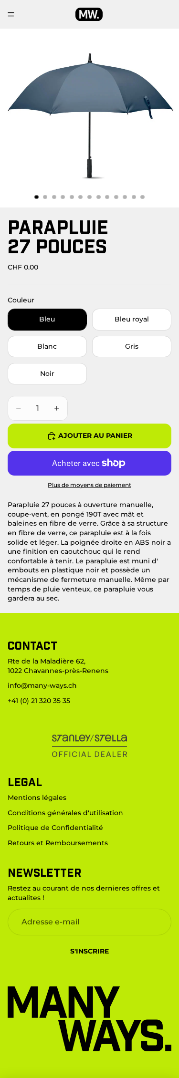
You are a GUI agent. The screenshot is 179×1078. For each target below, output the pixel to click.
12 (133, 197)
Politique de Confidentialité (55, 827)
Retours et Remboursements (58, 843)
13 (142, 197)
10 (116, 197)
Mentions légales (37, 797)
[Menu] (11, 14)
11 (125, 197)
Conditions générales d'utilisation (65, 812)
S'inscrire (89, 951)
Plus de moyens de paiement (89, 485)
